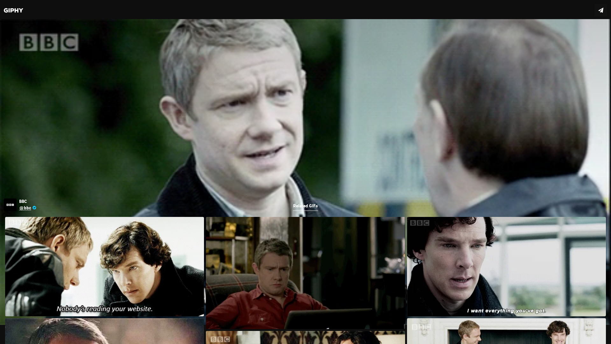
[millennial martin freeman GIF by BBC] (305, 172)
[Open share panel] (600, 10)
